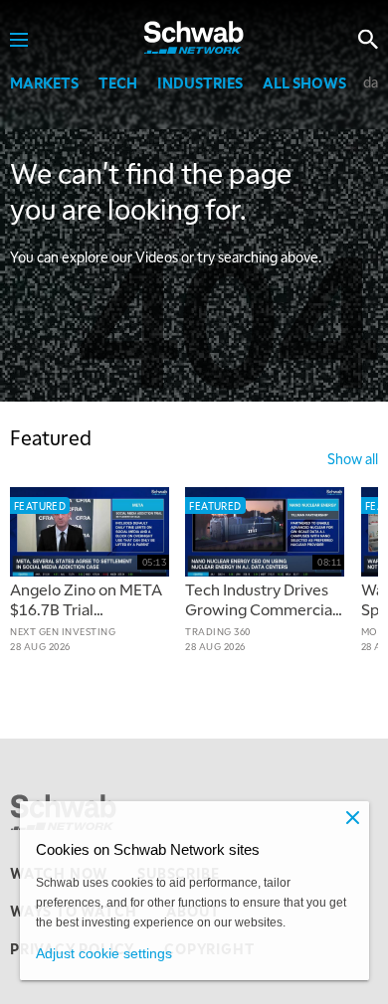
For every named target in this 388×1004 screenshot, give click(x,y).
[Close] (353, 817)
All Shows (304, 82)
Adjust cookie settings (104, 953)
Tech (117, 82)
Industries (200, 82)
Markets (44, 82)
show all (352, 458)
